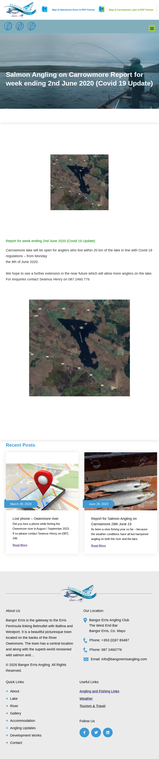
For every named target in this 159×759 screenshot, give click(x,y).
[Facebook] (9, 26)
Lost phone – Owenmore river (36, 519)
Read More (20, 545)
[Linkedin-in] (32, 26)
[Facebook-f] (84, 732)
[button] (152, 28)
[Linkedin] (108, 732)
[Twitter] (20, 26)
